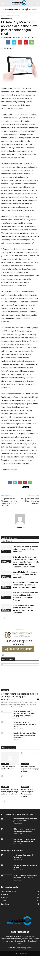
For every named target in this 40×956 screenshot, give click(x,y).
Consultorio (5, 764)
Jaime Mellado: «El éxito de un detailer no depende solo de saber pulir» (25, 574)
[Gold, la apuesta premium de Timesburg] (6, 857)
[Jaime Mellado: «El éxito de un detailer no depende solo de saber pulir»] (6, 574)
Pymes (3, 901)
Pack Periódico (16, 953)
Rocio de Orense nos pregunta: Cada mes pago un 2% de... (30, 769)
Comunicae (7, 37)
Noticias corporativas (7, 18)
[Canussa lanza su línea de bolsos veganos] (6, 868)
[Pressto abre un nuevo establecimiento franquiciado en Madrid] (6, 725)
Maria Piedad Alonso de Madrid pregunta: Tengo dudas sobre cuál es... (9, 792)
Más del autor (7, 541)
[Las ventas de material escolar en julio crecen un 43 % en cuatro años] (6, 549)
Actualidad (5, 690)
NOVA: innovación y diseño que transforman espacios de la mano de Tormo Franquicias (25, 584)
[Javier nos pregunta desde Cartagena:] (10, 758)
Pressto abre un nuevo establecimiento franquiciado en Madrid (24, 724)
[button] (37, 3)
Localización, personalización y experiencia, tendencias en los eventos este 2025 (24, 735)
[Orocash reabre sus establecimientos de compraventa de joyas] (20, 677)
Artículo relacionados (9, 538)
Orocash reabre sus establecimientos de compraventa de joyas (19, 695)
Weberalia (25, 953)
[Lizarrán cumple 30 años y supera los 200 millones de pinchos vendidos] (6, 878)
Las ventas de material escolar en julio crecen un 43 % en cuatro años (25, 549)
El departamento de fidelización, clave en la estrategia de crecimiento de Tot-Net (10, 502)
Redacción (4, 699)
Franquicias (5, 898)
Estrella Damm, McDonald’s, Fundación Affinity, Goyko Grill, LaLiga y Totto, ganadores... (24, 714)
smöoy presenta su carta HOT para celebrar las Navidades (30, 501)
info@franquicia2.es (25, 948)
